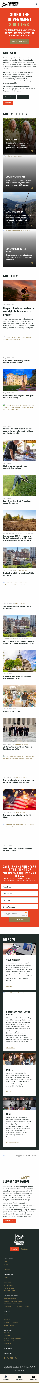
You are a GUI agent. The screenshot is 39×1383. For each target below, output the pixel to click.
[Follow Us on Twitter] (8, 1358)
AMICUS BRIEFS (9, 1280)
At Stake (7, 1319)
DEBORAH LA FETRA (21, 744)
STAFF (6, 1264)
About (6, 1261)
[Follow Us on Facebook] (5, 1358)
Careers (7, 1335)
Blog (6, 1314)
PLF (16, 708)
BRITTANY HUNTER (21, 570)
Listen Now (10, 1047)
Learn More (9, 97)
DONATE (6, 1380)
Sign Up (9, 1092)
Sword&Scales (9, 1317)
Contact (24, 1249)
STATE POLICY (8, 1285)
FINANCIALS (7, 1269)
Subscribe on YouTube (13, 1143)
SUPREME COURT (9, 1291)
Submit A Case (9, 1341)
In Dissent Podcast (11, 1322)
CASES (6, 1277)
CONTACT (33, 1380)
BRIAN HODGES (20, 603)
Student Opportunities (12, 1338)
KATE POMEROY (20, 812)
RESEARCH (7, 1282)
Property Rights (10, 1298)
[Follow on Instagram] (15, 1358)
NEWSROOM (8, 1348)
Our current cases (19, 41)
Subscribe (7, 1343)
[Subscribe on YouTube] (12, 1358)
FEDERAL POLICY (9, 1288)
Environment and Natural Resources (17, 1306)
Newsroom (23, 97)
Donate (8, 103)
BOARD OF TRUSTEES (11, 1267)
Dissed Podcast (9, 1325)
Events (6, 1332)
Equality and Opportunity (13, 1301)
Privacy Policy (19, 1370)
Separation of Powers (12, 1304)
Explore (9, 986)
